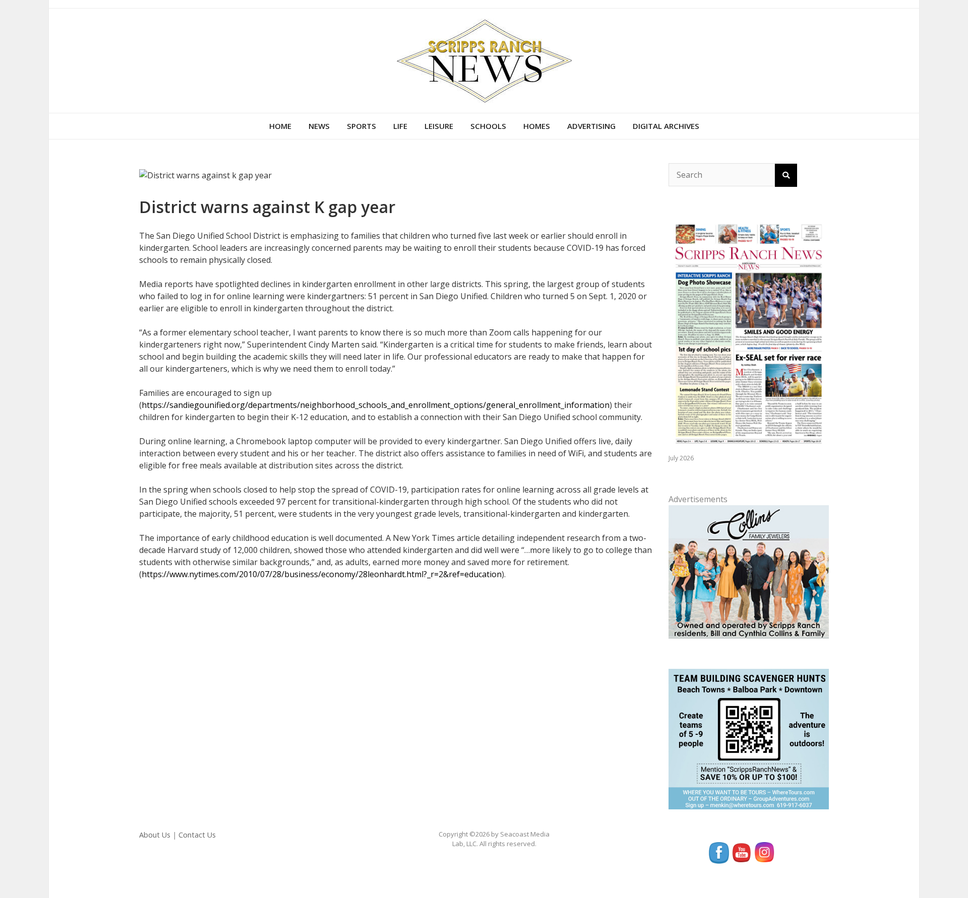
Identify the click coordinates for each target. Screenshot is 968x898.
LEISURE (439, 126)
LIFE (400, 126)
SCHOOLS (488, 126)
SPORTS (361, 126)
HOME (280, 126)
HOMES (536, 126)
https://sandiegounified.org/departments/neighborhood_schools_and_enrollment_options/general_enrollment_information (376, 404)
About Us (154, 835)
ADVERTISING (591, 126)
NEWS (319, 126)
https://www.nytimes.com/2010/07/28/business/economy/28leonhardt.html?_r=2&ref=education (322, 574)
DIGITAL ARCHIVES (666, 126)
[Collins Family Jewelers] (749, 571)
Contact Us (197, 835)
